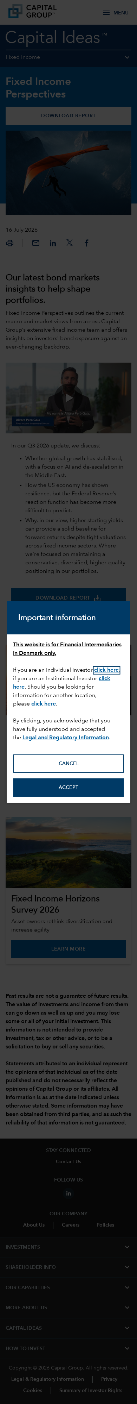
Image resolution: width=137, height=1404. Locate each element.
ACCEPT (68, 787)
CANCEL (69, 763)
